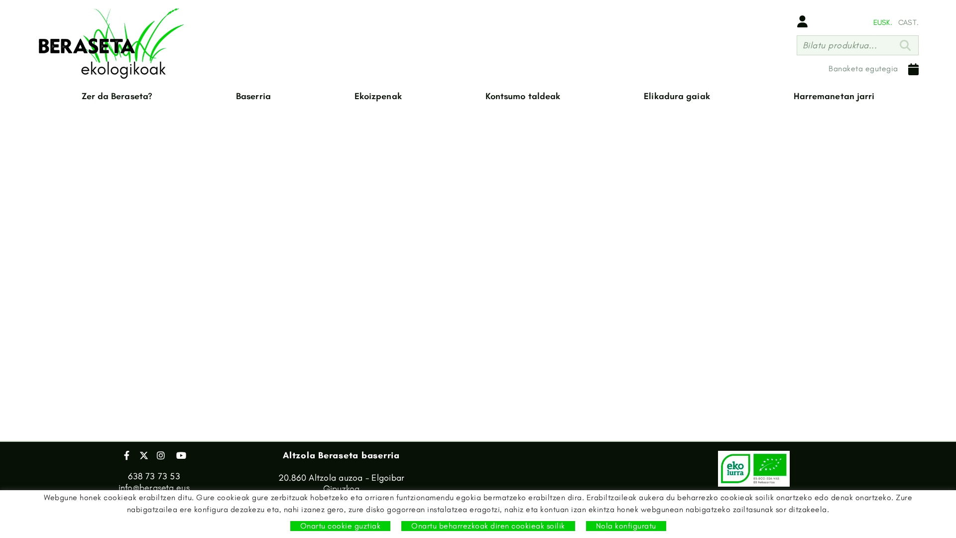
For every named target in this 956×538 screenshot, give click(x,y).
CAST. (908, 22)
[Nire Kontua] (802, 21)
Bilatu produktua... (840, 45)
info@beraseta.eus (154, 487)
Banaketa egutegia (863, 68)
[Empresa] (112, 43)
